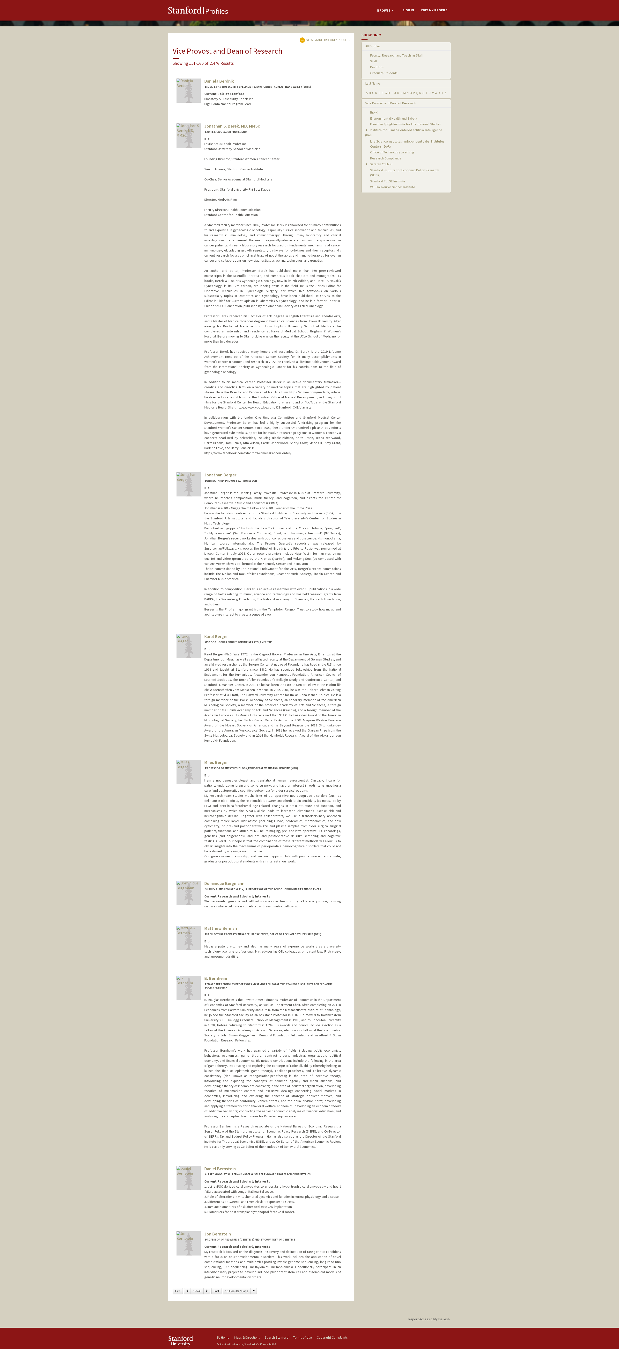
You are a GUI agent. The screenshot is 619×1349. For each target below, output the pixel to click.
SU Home (222, 1337)
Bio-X (373, 112)
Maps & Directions (247, 1337)
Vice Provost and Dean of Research (390, 103)
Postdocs (377, 67)
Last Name (372, 83)
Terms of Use (302, 1337)
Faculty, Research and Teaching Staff (396, 55)
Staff (373, 61)
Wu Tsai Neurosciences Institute (392, 187)
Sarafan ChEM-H (380, 164)
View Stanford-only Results (328, 40)
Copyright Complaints (332, 1337)
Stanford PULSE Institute (387, 181)
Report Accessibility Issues (428, 1319)
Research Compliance (385, 158)
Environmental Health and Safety (393, 118)
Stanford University (188, 1341)
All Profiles (373, 46)
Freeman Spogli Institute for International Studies (405, 124)
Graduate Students (384, 73)
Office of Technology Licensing (392, 152)
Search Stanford (276, 1337)
